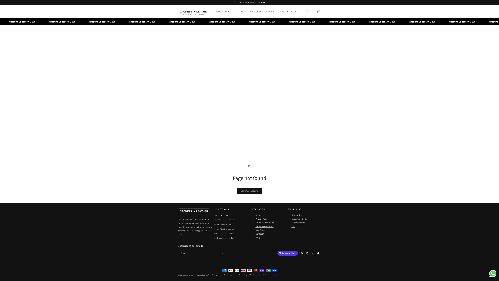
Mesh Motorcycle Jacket (224, 238)
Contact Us (260, 233)
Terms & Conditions (264, 222)
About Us (259, 215)
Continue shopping (249, 191)
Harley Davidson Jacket (224, 233)
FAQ (293, 226)
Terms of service (229, 275)
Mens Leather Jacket (222, 215)
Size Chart (260, 230)
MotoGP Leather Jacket (224, 229)
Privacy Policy (261, 219)
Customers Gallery (299, 219)
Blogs (258, 237)
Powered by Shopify (202, 275)
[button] (219, 11)
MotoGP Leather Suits (223, 224)
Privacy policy (217, 275)
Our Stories (296, 215)
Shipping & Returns (264, 226)
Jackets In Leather (189, 275)
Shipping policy (254, 275)
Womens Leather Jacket (224, 220)
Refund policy (242, 275)
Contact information (270, 275)
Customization (298, 222)
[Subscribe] (222, 253)
